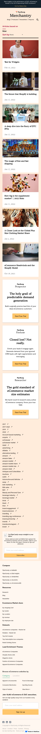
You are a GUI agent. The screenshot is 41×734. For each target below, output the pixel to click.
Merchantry (20, 15)
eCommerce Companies (10, 651)
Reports (31, 19)
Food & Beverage (27, 680)
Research (5, 592)
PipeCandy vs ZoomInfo (10, 580)
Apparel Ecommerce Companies (12, 664)
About (4, 728)
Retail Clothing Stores (9, 642)
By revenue (6, 617)
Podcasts (15, 19)
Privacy (26, 728)
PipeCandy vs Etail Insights (10, 573)
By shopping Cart (7, 607)
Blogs (8, 19)
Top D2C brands (7, 636)
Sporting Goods (27, 685)
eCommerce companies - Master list (13, 629)
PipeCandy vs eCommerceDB (11, 583)
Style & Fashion (7, 689)
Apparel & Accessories (9, 680)
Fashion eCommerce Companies (12, 661)
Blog (3, 595)
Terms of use (20, 731)
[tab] (6, 676)
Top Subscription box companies (12, 639)
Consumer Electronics (9, 685)
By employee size (7, 620)
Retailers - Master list (9, 633)
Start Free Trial (20, 316)
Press (15, 728)
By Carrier (5, 611)
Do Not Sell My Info (8, 731)
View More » (26, 689)
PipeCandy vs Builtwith (9, 570)
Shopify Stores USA (8, 655)
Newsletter (5, 598)
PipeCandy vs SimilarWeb (10, 576)
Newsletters (23, 19)
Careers (20, 728)
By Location (6, 614)
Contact (10, 728)
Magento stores (7, 658)
